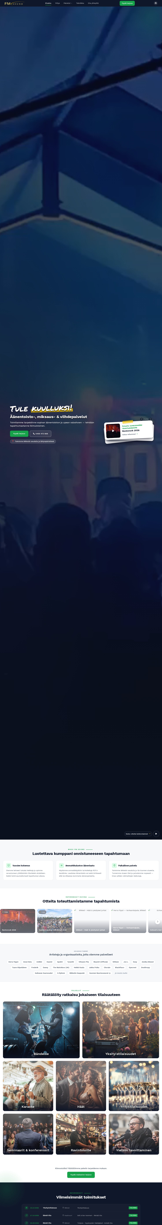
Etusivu (48, 3)
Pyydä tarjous (127, 3)
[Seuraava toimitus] (150, 419)
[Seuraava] (157, 921)
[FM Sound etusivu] (15, 3)
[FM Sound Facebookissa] (156, 3)
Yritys (57, 3)
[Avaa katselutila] (156, 834)
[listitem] (17, 921)
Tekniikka (80, 3)
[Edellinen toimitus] (141, 419)
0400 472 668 (42, 434)
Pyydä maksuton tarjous (81, 1175)
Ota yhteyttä (93, 3)
